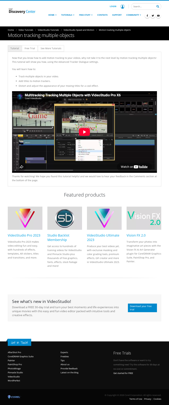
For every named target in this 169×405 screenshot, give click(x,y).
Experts (64, 352)
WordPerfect (14, 380)
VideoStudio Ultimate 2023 (103, 237)
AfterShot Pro (14, 352)
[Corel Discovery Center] (22, 10)
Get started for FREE (123, 373)
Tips (63, 360)
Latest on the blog (69, 372)
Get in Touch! (19, 342)
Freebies (65, 356)
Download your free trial (141, 308)
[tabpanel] (84, 119)
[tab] (15, 48)
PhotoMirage (14, 368)
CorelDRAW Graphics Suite (21, 356)
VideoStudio (14, 376)
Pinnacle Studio (15, 372)
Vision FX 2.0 (136, 235)
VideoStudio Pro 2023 (24, 235)
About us (65, 364)
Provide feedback (69, 368)
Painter (11, 360)
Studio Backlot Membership (58, 237)
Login (113, 6)
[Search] (157, 6)
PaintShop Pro (15, 364)
